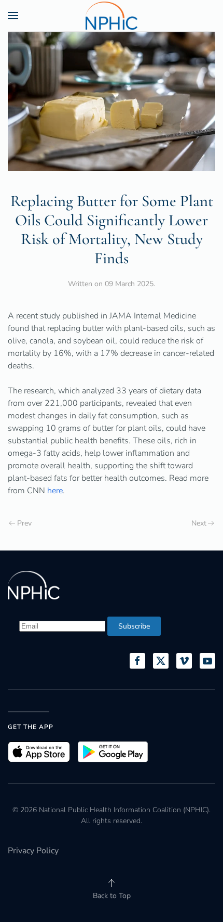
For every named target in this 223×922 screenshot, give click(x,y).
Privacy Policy (33, 850)
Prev (24, 523)
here (55, 490)
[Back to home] (111, 15)
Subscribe (134, 626)
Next (198, 523)
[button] (13, 15)
